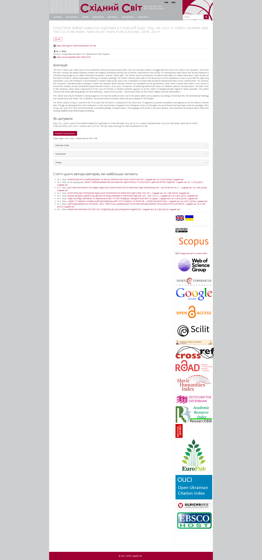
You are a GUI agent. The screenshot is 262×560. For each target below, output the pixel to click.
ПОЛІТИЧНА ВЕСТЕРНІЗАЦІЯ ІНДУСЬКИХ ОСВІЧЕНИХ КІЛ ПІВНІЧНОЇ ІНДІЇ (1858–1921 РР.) (109, 193)
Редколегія (98, 17)
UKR (166, 2)
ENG (173, 2)
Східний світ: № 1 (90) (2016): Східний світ (171, 193)
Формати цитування (64, 133)
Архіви (85, 17)
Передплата (128, 17)
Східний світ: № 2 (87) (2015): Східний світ (179, 195)
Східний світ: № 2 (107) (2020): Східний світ (164, 179)
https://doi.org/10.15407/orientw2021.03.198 (76, 45)
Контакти (143, 17)
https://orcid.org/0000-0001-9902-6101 (74, 57)
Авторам (112, 17)
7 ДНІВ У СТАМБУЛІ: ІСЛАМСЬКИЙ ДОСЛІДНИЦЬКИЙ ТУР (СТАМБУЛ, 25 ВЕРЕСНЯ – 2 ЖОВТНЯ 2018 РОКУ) (117, 201)
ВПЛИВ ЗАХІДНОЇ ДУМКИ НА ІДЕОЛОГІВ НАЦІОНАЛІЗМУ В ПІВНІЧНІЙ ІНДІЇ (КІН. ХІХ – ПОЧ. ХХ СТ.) (113, 195)
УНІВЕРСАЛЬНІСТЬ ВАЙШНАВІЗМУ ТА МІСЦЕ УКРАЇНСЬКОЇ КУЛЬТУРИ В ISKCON (105, 179)
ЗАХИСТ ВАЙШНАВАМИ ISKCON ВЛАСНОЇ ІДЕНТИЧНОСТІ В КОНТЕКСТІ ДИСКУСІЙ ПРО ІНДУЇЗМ (129, 182)
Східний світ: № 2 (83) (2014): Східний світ (161, 209)
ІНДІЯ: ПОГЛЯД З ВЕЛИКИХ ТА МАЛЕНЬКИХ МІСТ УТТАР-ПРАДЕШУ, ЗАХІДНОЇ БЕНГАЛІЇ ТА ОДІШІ (112, 198)
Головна (57, 17)
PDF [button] (59, 39)
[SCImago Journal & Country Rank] (191, 253)
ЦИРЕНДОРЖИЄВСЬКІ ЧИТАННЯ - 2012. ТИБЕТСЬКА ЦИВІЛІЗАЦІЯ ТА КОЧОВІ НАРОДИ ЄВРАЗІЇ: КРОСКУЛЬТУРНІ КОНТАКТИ (126, 204)
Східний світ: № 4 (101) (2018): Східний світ (188, 201)
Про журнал (72, 17)
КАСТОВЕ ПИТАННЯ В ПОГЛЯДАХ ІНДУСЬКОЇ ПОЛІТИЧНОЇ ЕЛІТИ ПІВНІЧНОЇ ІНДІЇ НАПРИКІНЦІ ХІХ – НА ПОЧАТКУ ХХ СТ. (123, 187)
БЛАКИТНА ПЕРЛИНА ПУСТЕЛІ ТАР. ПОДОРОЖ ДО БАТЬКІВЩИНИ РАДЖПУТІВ (104, 209)
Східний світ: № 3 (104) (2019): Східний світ (178, 198)
